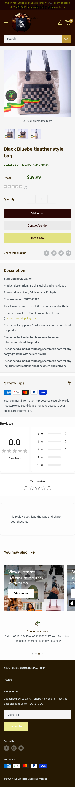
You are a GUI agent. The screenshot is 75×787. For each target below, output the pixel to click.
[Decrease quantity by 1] (31, 199)
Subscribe (16, 726)
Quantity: (9, 199)
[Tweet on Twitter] (61, 253)
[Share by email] (68, 253)
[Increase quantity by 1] (52, 199)
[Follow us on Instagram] (14, 748)
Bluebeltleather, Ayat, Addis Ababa (26, 164)
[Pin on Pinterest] (54, 253)
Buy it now (37, 238)
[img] (13, 187)
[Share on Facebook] (46, 253)
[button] (53, 433)
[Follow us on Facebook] (6, 748)
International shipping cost (21, 318)
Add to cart (38, 213)
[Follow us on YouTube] (21, 748)
